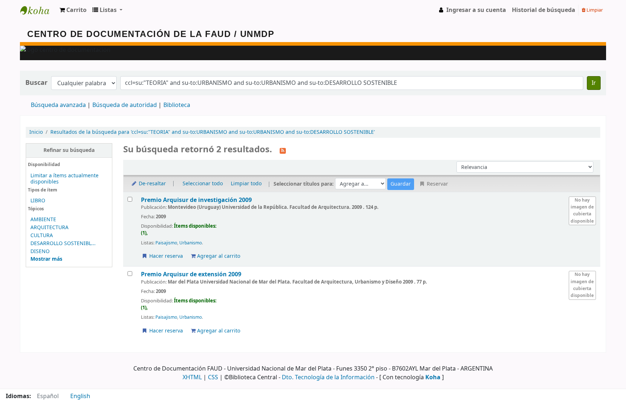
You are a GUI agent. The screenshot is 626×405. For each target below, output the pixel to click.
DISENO (40, 251)
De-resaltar (151, 183)
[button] (73, 10)
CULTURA (41, 235)
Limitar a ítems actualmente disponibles (64, 179)
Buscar (36, 83)
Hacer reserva (165, 256)
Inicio (36, 132)
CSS (213, 377)
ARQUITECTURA (49, 227)
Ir (594, 83)
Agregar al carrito (218, 256)
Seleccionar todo (203, 183)
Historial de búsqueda (543, 10)
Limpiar (594, 10)
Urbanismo (190, 243)
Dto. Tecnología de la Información (328, 377)
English (80, 396)
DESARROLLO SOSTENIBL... (63, 243)
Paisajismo (166, 243)
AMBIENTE (43, 219)
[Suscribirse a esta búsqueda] (282, 150)
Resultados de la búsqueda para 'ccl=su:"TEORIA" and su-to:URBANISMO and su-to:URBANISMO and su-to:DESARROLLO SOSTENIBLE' (212, 132)
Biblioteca (176, 105)
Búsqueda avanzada (58, 105)
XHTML (192, 377)
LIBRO (37, 200)
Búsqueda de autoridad (124, 105)
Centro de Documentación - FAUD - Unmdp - (38, 10)
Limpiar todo (246, 183)
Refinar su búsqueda (69, 150)
